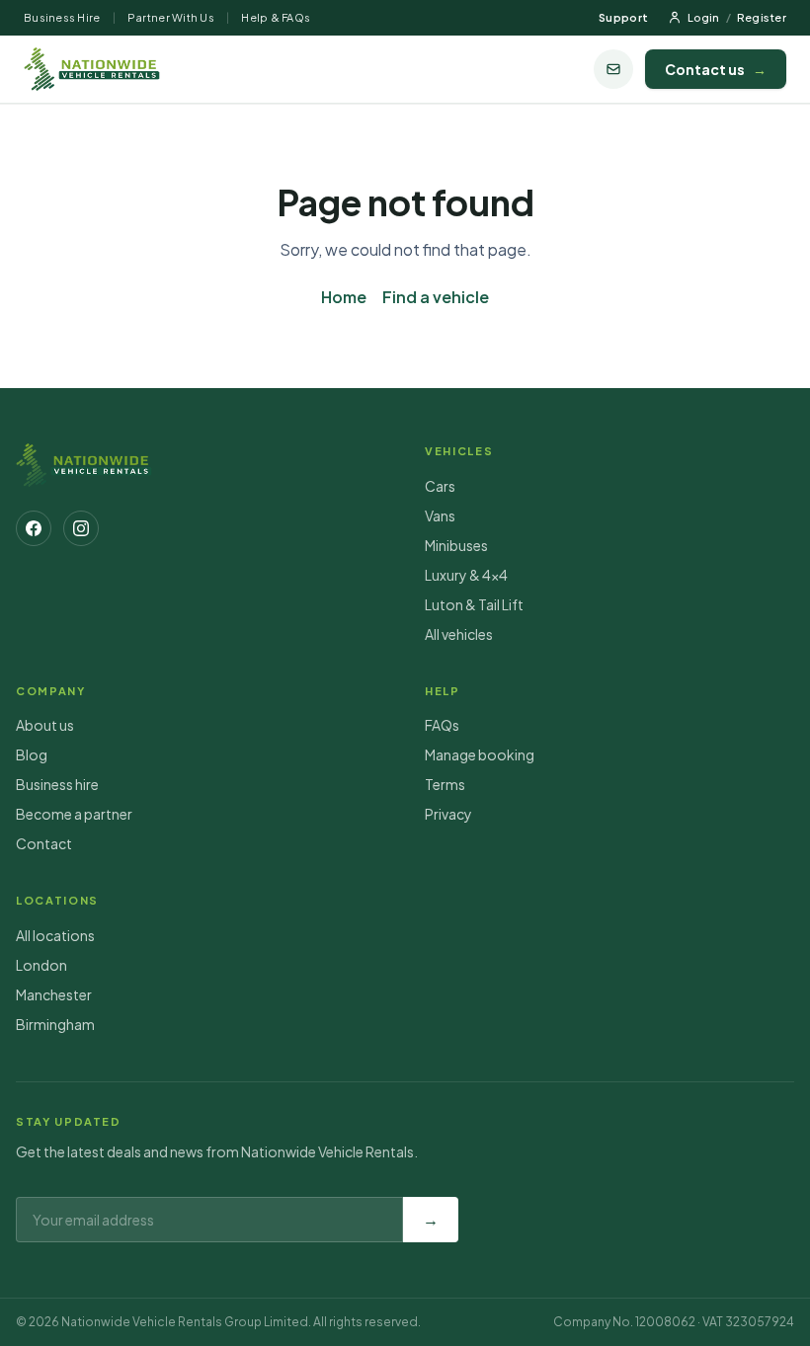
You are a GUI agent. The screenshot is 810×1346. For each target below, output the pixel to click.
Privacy (448, 814)
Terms (445, 784)
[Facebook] (33, 528)
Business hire (57, 784)
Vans (440, 515)
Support (623, 17)
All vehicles (459, 634)
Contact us (716, 69)
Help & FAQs (275, 17)
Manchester (54, 994)
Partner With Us (170, 17)
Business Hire (62, 17)
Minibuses (456, 545)
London (41, 965)
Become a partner (74, 814)
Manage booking (479, 754)
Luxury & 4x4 (466, 575)
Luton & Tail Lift (474, 604)
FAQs (442, 725)
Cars (440, 486)
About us (45, 725)
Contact (44, 843)
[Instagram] (81, 528)
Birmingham (55, 1024)
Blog (31, 754)
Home (343, 296)
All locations (55, 935)
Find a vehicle (435, 296)
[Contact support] (613, 69)
